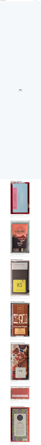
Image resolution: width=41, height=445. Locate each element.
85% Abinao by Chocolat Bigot (18, 302)
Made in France (19, 216)
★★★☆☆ (16, 216)
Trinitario (26, 216)
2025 (20, 339)
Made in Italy (19, 444)
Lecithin (18, 217)
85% (27, 216)
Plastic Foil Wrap (23, 402)
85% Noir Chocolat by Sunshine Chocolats (20, 221)
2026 (26, 217)
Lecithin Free (18, 256)
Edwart (29, 216)
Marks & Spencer (26, 444)
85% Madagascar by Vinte (17, 259)
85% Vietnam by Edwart (16, 181)
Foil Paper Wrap (19, 298)
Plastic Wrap (21, 217)
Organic (26, 255)
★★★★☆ (16, 255)
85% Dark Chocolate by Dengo (18, 343)
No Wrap (20, 256)
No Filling (13, 217)
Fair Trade (28, 255)
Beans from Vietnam (23, 216)
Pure (13, 402)
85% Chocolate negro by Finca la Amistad (20, 386)
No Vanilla (16, 217)
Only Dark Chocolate (3, 0)
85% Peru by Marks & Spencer (18, 406)
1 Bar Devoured (23, 217)
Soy (17, 217)
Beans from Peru (22, 255)
